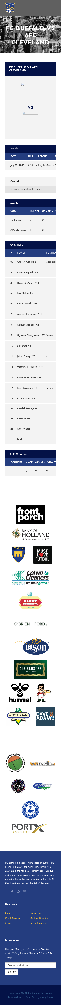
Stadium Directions (39, 918)
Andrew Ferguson (26, 314)
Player (21, 252)
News (8, 923)
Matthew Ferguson (27, 367)
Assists (40, 461)
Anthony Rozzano (26, 377)
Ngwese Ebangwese (28, 335)
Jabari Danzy (23, 356)
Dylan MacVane (25, 283)
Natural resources (39, 923)
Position (52, 252)
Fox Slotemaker (25, 293)
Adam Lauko (23, 418)
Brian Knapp (23, 398)
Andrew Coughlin (26, 262)
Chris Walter (23, 428)
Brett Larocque (25, 388)
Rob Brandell (24, 303)
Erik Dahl (22, 345)
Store (7, 913)
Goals (30, 461)
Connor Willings (25, 324)
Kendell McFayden (27, 408)
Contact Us (35, 913)
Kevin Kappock (25, 272)
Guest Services (12, 918)
